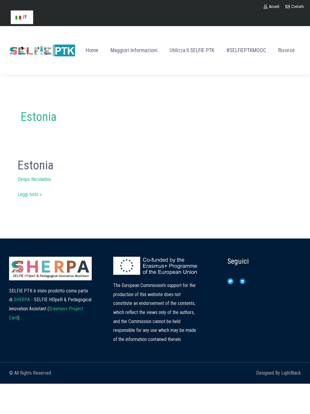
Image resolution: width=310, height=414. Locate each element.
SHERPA (22, 299)
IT (24, 17)
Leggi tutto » (30, 193)
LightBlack (291, 373)
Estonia (36, 165)
